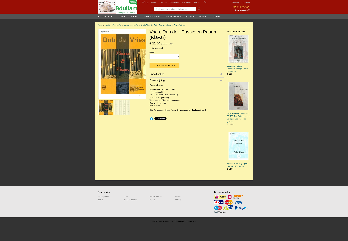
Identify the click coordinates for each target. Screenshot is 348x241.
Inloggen (235, 2)
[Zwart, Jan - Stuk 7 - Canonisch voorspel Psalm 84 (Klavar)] (238, 49)
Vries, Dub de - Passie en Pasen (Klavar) (170, 25)
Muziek (202, 16)
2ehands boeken (151, 16)
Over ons (163, 2)
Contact (154, 2)
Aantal (152, 52)
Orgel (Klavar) (146, 25)
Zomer (121, 16)
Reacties (197, 2)
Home (100, 25)
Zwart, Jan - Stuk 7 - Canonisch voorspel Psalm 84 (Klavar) (237, 68)
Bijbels (190, 16)
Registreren (245, 2)
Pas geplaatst (105, 16)
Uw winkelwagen (241, 7)
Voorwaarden (174, 2)
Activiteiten (186, 2)
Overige (216, 16)
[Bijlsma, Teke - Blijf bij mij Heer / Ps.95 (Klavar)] (238, 146)
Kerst (134, 16)
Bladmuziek (116, 25)
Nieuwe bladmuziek (131, 25)
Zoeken (199, 9)
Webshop (145, 2)
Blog (204, 2)
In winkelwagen (165, 65)
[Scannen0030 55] (122, 64)
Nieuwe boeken (173, 16)
